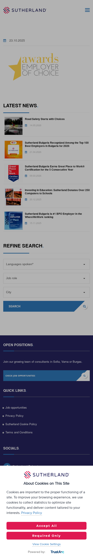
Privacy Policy (31, 513)
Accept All (46, 526)
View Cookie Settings (46, 544)
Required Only (46, 536)
